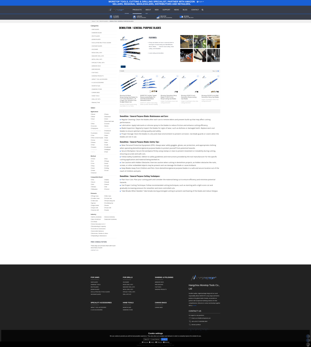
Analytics (152, 342)
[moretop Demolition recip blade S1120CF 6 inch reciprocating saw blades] (170, 84)
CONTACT (195, 10)
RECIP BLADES (104, 21)
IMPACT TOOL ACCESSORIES (98, 307)
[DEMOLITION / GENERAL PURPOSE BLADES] (123, 67)
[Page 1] (121, 111)
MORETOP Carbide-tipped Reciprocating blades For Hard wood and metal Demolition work (148, 98)
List (216, 71)
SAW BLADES (94, 282)
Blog (185, 10)
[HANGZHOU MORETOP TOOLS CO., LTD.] (116, 9)
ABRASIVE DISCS (159, 282)
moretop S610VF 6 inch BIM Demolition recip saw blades (210, 96)
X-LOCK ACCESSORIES (96, 310)
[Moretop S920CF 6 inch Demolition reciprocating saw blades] (190, 84)
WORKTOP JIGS (127, 307)
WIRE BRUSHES (159, 284)
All (97, 21)
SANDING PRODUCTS (161, 289)
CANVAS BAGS (159, 307)
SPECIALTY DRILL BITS (129, 292)
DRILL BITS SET (127, 294)
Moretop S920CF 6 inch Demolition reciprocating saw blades (188, 97)
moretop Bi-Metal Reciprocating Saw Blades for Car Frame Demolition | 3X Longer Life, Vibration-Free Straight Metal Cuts (129, 99)
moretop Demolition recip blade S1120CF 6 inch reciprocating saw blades (169, 97)
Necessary (145, 342)
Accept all (164, 339)
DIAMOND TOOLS (96, 284)
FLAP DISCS (158, 287)
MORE (194, 305)
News (176, 10)
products (137, 10)
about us (148, 12)
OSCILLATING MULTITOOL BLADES (100, 292)
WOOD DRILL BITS (128, 284)
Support (166, 10)
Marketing (167, 342)
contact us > (95, 250)
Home (93, 21)
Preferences (159, 342)
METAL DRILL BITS (128, 289)
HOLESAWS (126, 282)
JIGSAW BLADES (95, 289)
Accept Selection (155, 339)
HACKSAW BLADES (96, 294)
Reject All (146, 339)
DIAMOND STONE (128, 310)
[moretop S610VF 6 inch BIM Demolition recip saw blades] (210, 84)
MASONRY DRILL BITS (129, 287)
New (157, 10)
